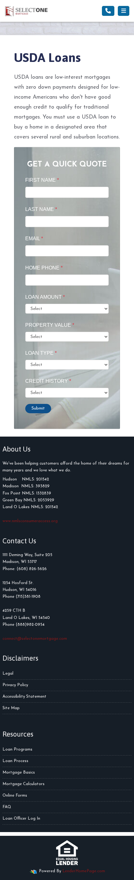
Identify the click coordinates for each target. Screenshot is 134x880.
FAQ (6, 807)
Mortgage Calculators (23, 784)
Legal (7, 674)
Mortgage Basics (18, 772)
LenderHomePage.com (83, 871)
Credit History (48, 381)
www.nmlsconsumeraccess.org (30, 521)
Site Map (11, 708)
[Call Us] (108, 11)
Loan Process (15, 761)
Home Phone (44, 267)
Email (34, 238)
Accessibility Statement (24, 697)
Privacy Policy (15, 685)
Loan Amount (45, 297)
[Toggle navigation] (123, 11)
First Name (42, 180)
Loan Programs (17, 749)
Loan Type (41, 353)
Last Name (41, 209)
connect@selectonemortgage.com (34, 639)
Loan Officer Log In (21, 819)
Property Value (49, 325)
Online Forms (14, 795)
